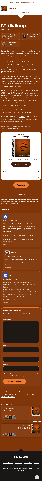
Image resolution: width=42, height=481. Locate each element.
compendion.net (7, 13)
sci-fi (9, 203)
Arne (6, 468)
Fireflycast (13, 8)
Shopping (25, 112)
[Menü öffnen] (39, 8)
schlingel (4, 203)
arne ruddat (18, 199)
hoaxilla (7, 201)
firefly (3, 201)
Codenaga (4, 95)
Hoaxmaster (18, 93)
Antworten (6, 244)
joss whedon (22, 201)
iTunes (15, 128)
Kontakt (36, 463)
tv (17, 203)
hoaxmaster (14, 201)
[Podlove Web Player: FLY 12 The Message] (21, 156)
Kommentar (7, 319)
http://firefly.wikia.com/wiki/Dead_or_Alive (18, 235)
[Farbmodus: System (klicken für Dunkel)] (33, 2)
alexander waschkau (7, 199)
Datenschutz (28, 463)
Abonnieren (21, 185)
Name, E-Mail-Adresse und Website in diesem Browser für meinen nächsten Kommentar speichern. (22, 375)
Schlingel (37, 90)
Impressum (18, 463)
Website (5, 364)
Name (5, 345)
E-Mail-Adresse (8, 355)
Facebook (22, 117)
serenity (13, 203)
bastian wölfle (26, 199)
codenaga (35, 199)
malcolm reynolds (32, 201)
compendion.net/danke (33, 53)
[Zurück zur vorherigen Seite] (37, 477)
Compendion (22, 2)
